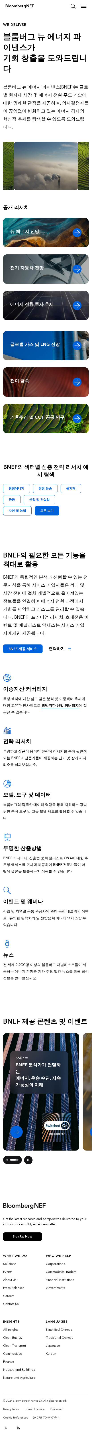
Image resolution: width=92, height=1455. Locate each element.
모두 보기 (47, 511)
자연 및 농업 (17, 511)
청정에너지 (16, 488)
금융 (12, 499)
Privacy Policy (11, 1409)
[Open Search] (73, 6)
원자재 (71, 488)
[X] (5, 1428)
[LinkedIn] (18, 1428)
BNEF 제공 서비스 (22, 648)
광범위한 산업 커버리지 (60, 705)
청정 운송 (45, 488)
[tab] (7, 1160)
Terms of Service (34, 1409)
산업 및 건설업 (39, 499)
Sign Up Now (22, 1236)
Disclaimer (56, 1409)
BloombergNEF (19, 6)
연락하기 (57, 648)
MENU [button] (83, 6)
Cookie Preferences (15, 1417)
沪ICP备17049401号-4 (46, 1417)
